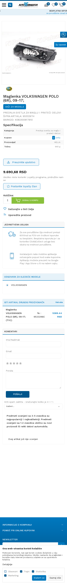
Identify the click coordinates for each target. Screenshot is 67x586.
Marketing (13, 575)
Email (9, 351)
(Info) (58, 138)
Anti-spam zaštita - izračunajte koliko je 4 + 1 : (29, 402)
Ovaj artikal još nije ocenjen (23, 439)
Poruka (9, 371)
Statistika (41, 571)
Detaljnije (7, 564)
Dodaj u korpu (30, 200)
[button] (10, 5)
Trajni (26, 571)
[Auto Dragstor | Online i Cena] (28, 4)
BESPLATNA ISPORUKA (33, 11)
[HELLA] (9, 88)
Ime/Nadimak (13, 340)
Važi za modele (14, 106)
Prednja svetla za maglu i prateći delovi (32, 112)
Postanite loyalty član (24, 186)
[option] (33, 11)
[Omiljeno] (53, 5)
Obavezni (13, 571)
